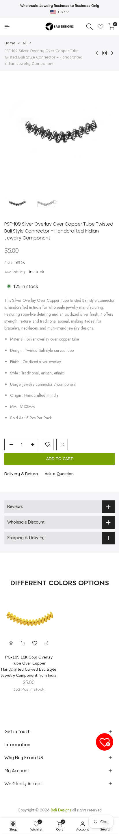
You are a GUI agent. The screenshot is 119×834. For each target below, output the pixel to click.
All (25, 43)
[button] (47, 444)
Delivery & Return (21, 473)
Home (9, 43)
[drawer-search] (89, 26)
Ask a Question (59, 473)
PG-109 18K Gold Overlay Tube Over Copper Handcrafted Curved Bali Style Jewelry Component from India (28, 666)
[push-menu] (7, 26)
